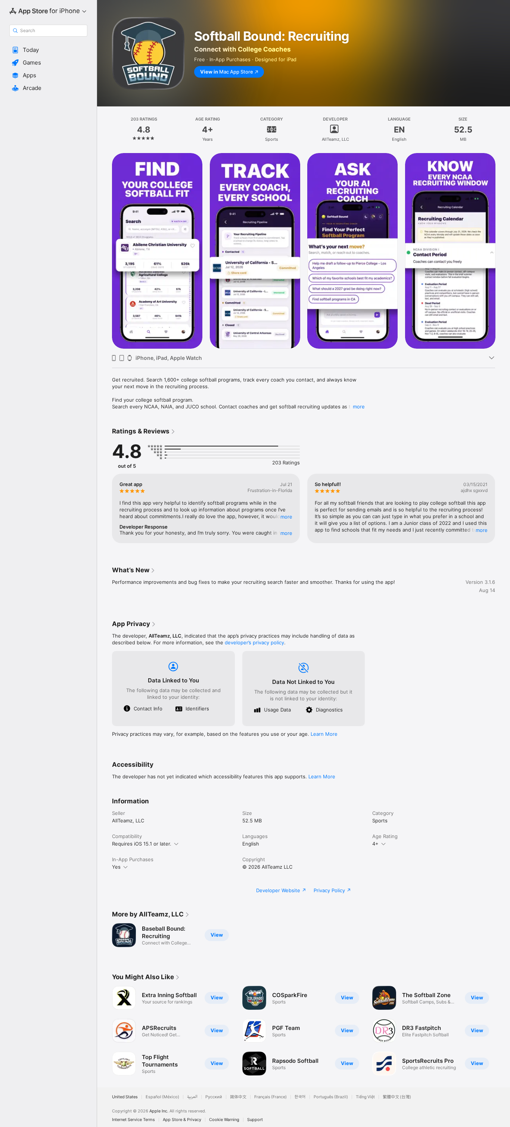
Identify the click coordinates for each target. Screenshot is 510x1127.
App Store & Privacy (182, 1120)
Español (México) (162, 1097)
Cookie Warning (224, 1120)
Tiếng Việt (365, 1097)
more (359, 407)
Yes (116, 867)
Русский (213, 1097)
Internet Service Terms (133, 1120)
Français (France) (270, 1097)
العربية (192, 1097)
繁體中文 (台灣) (397, 1097)
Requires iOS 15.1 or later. (141, 844)
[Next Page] (502, 251)
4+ (375, 844)
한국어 (300, 1097)
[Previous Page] (104, 251)
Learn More (324, 734)
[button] (48, 50)
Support (255, 1120)
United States (125, 1097)
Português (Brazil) (331, 1097)
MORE (286, 517)
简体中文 (238, 1097)
